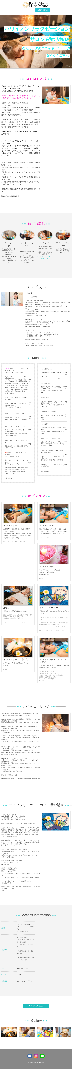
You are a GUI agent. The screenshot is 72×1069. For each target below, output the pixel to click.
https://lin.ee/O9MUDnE (10, 196)
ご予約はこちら (42, 10)
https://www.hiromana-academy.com (39, 326)
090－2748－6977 (22, 968)
